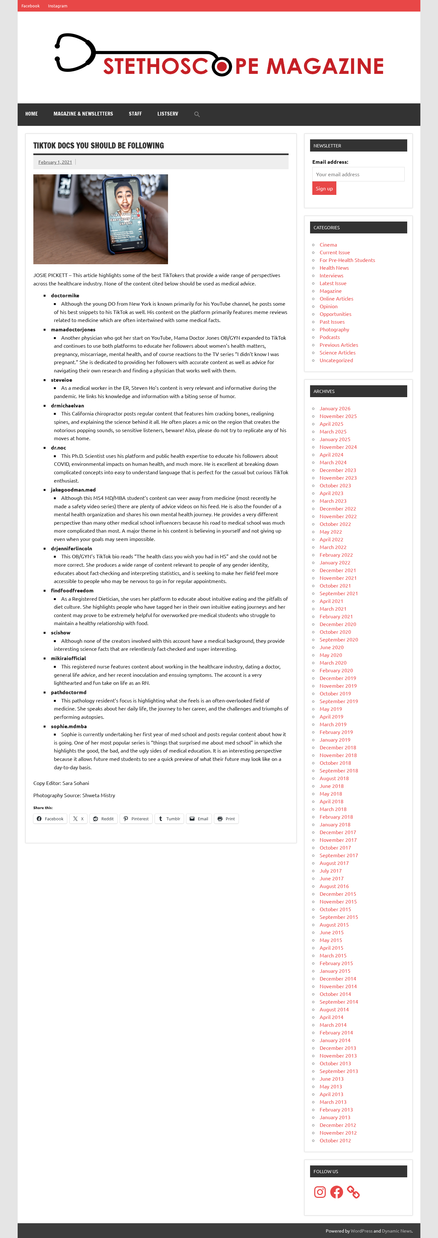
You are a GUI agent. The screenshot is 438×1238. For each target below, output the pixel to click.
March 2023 (333, 500)
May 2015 (331, 940)
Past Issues (332, 321)
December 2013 (338, 1047)
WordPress (362, 1231)
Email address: (330, 161)
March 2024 (333, 462)
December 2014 (338, 978)
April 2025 (331, 423)
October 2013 (335, 1063)
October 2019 (335, 693)
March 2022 (333, 547)
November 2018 (338, 755)
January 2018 (335, 824)
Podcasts (330, 337)
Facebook (30, 5)
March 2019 (333, 724)
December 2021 (338, 570)
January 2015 (335, 970)
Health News (334, 267)
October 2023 (335, 485)
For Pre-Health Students (347, 260)
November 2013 (338, 1055)
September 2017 (339, 855)
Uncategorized (336, 360)
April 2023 (331, 493)
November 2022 (338, 516)
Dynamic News (397, 1231)
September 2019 (339, 701)
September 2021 (339, 593)
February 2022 (336, 554)
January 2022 (335, 562)
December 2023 (338, 469)
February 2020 (336, 670)
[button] (197, 114)
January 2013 (335, 1117)
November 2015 (338, 901)
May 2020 (331, 654)
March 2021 (333, 608)
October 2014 (335, 993)
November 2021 (338, 577)
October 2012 (335, 1140)
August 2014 (334, 1009)
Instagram (57, 5)
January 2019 (335, 739)
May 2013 (331, 1086)
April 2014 (331, 1017)
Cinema (328, 244)
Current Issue (335, 252)
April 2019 (331, 716)
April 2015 (331, 947)
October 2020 (335, 631)
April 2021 (331, 600)
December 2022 (338, 508)
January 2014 (335, 1040)
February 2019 (336, 731)
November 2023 (338, 477)
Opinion (329, 306)
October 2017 (335, 847)
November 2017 (338, 839)
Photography (334, 329)
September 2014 (339, 1001)
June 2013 (332, 1078)
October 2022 (335, 523)
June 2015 (332, 932)
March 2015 (333, 955)
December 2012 (338, 1124)
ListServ (167, 113)
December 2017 (338, 832)
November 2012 (338, 1132)
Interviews (331, 275)
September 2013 (339, 1071)
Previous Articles (339, 344)
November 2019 (338, 685)
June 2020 (332, 647)
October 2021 (335, 585)
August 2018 (334, 778)
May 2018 (331, 793)
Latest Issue (333, 283)
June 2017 (332, 878)
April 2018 (331, 801)
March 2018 (333, 809)
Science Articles (338, 352)
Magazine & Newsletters (83, 113)
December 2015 (338, 893)
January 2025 (335, 439)
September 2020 (339, 639)
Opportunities (335, 313)
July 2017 (331, 870)
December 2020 (338, 624)
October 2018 (335, 762)
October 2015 (335, 909)
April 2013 (331, 1094)
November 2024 (338, 446)
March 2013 (333, 1101)
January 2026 (335, 408)
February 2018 (336, 816)
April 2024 (331, 454)
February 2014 (336, 1032)
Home (31, 113)
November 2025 (338, 416)
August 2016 (334, 886)
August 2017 (334, 862)
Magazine (331, 290)
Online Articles (336, 298)
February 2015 (336, 963)
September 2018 (339, 770)
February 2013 (336, 1109)
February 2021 (336, 616)
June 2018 (332, 785)
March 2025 (333, 431)
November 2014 (338, 986)
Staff (135, 113)
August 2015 (334, 924)
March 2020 (333, 662)
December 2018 (338, 747)
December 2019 (338, 678)
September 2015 (339, 916)
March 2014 (333, 1024)
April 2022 (331, 539)
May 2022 (331, 531)
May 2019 (331, 708)
